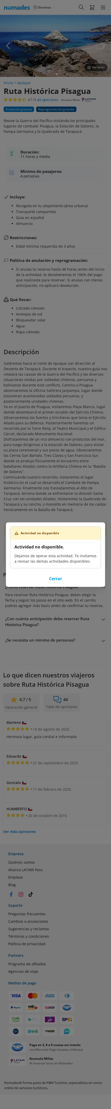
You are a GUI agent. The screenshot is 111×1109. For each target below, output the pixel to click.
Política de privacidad (26, 943)
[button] (92, 7)
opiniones (47, 100)
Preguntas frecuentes (26, 913)
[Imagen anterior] (8, 45)
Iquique (23, 82)
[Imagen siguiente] (103, 45)
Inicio (8, 82)
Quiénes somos (21, 862)
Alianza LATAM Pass (25, 869)
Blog (12, 884)
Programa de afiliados (27, 963)
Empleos (15, 877)
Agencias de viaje (23, 971)
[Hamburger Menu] (103, 7)
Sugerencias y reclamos (28, 928)
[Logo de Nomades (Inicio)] (18, 7)
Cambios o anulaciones (28, 921)
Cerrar (55, 578)
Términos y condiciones (28, 936)
